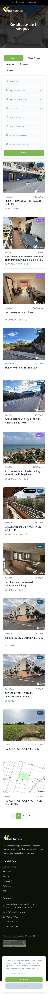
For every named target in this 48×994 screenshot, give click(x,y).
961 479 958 (12, 917)
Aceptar (24, 980)
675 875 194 (12, 927)
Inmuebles (7, 872)
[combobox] (24, 91)
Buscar (24, 153)
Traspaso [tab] (24, 64)
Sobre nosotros (9, 867)
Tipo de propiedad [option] (17, 90)
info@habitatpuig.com (16, 912)
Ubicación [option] (14, 108)
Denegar (24, 986)
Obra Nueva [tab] (34, 58)
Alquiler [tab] (10, 64)
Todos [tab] (14, 58)
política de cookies (19, 973)
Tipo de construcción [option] (18, 99)
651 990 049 (12, 922)
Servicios (6, 876)
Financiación (8, 881)
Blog (4, 891)
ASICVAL (7, 886)
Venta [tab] (10, 71)
